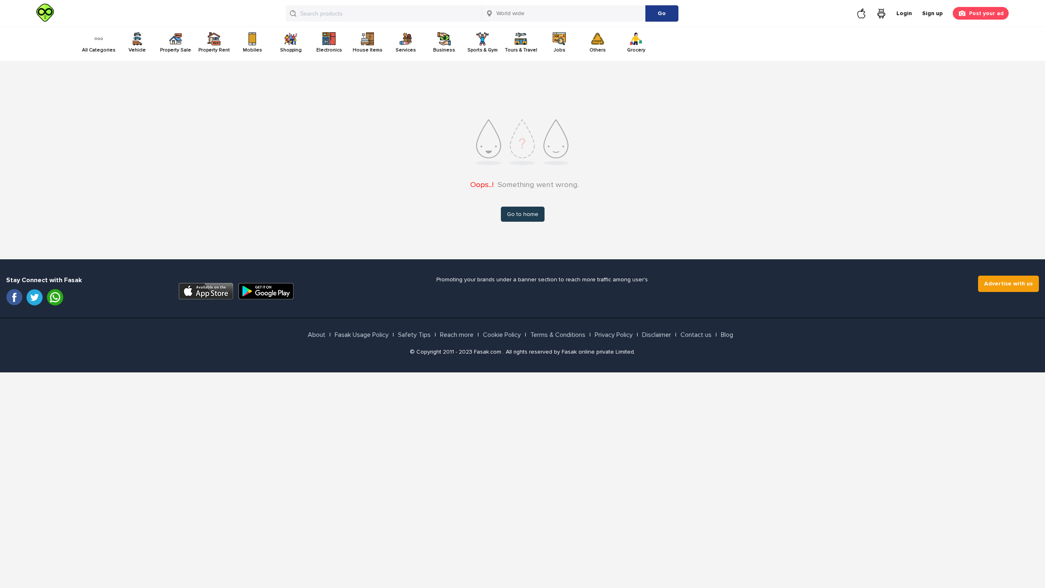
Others (597, 50)
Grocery (636, 50)
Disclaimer (656, 335)
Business (444, 50)
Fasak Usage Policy (362, 335)
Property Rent (214, 50)
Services (406, 50)
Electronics (329, 50)
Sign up (932, 13)
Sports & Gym (482, 50)
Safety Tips (414, 335)
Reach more (457, 335)
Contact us (695, 335)
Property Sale (175, 50)
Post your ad (986, 13)
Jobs (559, 50)
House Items (367, 50)
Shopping (291, 50)
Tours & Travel (521, 50)
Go (662, 13)
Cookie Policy (502, 335)
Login (904, 13)
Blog (727, 335)
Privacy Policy (614, 335)
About (316, 335)
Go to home (522, 214)
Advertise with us (1008, 283)
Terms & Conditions (557, 335)
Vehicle (137, 50)
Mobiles (252, 50)
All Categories (99, 50)
